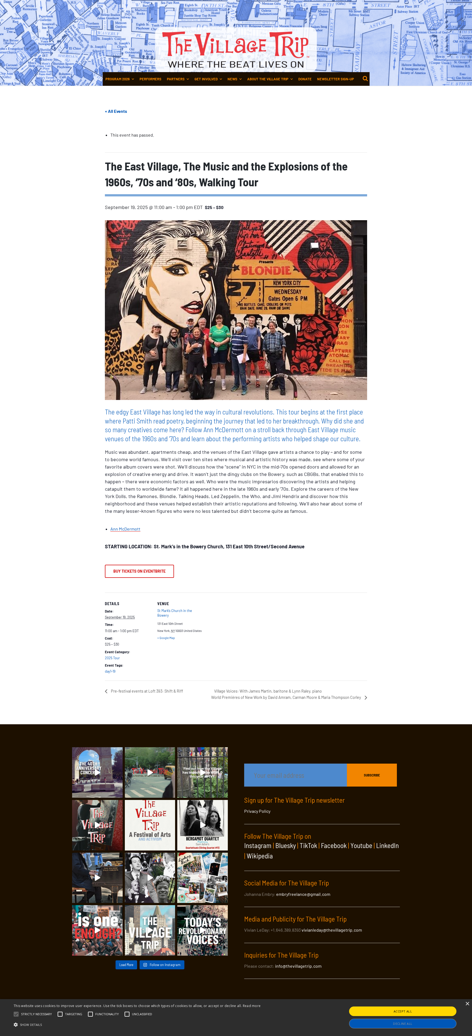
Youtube (361, 845)
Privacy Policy (257, 811)
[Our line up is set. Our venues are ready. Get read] (150, 930)
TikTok (308, 845)
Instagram (258, 845)
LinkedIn (387, 845)
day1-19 (110, 671)
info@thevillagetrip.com (298, 966)
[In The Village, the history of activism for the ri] (150, 878)
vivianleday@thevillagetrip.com (332, 929)
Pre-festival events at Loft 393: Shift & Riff (146, 691)
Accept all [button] (403, 1011)
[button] (36, 1014)
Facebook (334, 845)
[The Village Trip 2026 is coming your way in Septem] (202, 878)
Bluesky (285, 845)
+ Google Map (166, 638)
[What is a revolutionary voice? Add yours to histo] (97, 930)
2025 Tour (112, 658)
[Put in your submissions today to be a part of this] (97, 825)
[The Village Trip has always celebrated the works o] (202, 930)
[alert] (236, 1017)
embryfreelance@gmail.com (303, 894)
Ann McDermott (125, 528)
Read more (252, 1005)
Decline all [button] (402, 1024)
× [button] (467, 1004)
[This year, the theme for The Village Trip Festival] (150, 772)
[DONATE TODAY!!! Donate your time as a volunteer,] (150, 825)
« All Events (116, 111)
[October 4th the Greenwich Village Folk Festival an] (97, 772)
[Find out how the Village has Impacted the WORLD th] (202, 772)
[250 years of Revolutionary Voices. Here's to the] (97, 878)
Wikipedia (260, 856)
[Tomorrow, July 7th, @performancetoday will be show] (202, 825)
